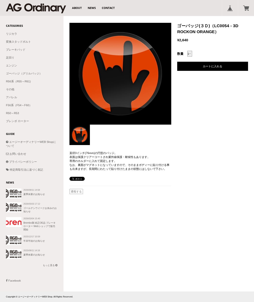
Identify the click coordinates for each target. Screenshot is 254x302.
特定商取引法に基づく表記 (26, 169)
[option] (120, 74)
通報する (76, 191)
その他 (10, 89)
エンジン (11, 65)
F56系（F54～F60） (19, 105)
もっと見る (49, 265)
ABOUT (77, 8)
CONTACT (108, 8)
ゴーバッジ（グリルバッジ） (24, 73)
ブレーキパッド (15, 49)
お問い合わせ (17, 153)
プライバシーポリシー (22, 161)
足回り (10, 57)
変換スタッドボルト (18, 41)
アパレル (11, 97)
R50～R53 (12, 113)
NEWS (92, 8)
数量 (180, 53)
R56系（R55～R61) (18, 81)
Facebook (14, 280)
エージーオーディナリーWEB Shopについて (31, 143)
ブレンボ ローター (17, 121)
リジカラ (11, 33)
